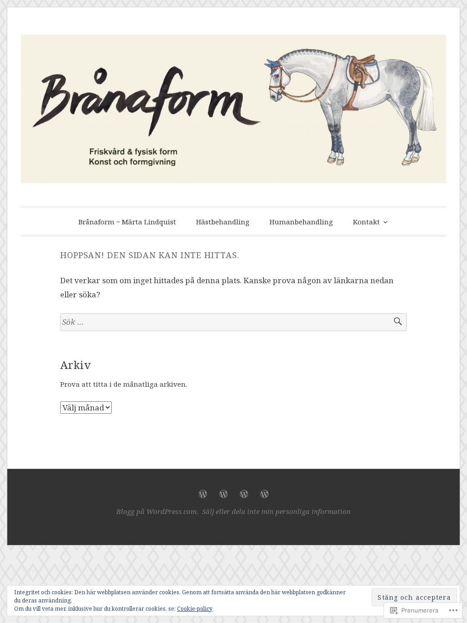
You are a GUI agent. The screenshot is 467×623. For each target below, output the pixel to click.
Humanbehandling (301, 221)
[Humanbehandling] (244, 494)
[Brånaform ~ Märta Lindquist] (203, 494)
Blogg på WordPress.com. (157, 511)
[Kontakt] (264, 494)
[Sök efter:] (233, 322)
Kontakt (366, 221)
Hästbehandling (222, 221)
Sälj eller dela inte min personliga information (276, 511)
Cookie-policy (195, 609)
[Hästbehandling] (223, 494)
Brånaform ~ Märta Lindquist (127, 221)
